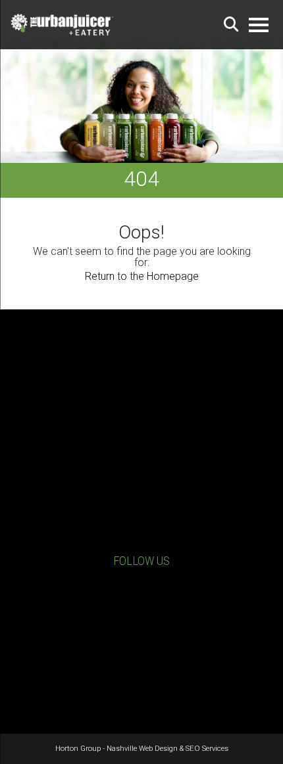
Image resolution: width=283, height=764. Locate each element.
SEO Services (207, 748)
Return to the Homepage (142, 276)
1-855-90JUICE (151, 517)
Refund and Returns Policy (141, 670)
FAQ (141, 684)
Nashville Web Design (142, 748)
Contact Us (152, 537)
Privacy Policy (142, 657)
